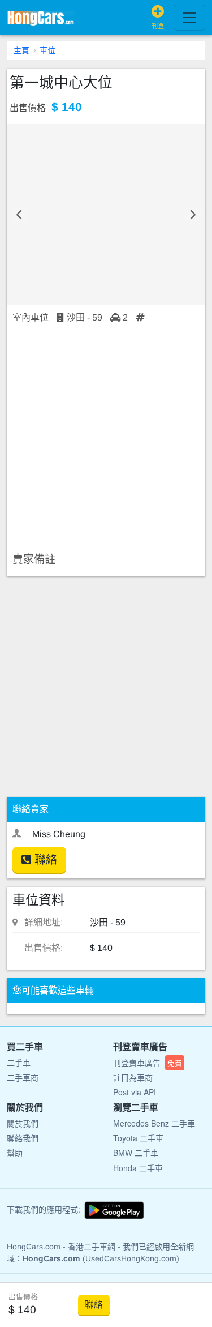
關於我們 (22, 1123)
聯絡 (44, 860)
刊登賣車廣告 (147, 1062)
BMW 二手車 (135, 1152)
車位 (47, 50)
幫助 (15, 1152)
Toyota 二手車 (138, 1137)
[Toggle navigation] (189, 18)
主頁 (21, 50)
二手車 (19, 1062)
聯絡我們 (22, 1137)
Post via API (134, 1092)
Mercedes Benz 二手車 (154, 1123)
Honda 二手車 (138, 1168)
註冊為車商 (133, 1077)
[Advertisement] (106, 438)
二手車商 (22, 1077)
